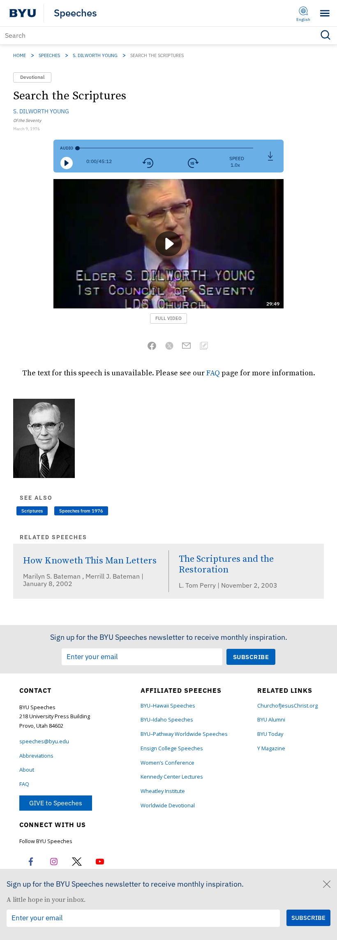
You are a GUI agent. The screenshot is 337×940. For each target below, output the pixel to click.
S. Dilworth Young (95, 55)
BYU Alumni (271, 720)
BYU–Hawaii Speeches (168, 706)
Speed (236, 158)
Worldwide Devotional (168, 805)
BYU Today (270, 734)
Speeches (75, 13)
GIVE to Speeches (55, 803)
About (26, 770)
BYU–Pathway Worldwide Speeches (184, 734)
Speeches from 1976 (81, 511)
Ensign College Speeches (172, 748)
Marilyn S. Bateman (52, 576)
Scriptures (32, 511)
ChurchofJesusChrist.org (287, 706)
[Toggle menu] (325, 13)
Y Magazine (271, 748)
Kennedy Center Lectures (172, 777)
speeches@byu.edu (44, 741)
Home (19, 55)
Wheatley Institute (163, 791)
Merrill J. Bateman (113, 576)
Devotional (32, 77)
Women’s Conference (167, 763)
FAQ (213, 373)
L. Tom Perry (198, 585)
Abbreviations (36, 756)
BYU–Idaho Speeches (167, 720)
